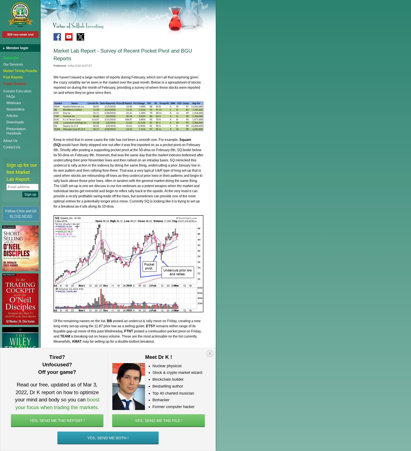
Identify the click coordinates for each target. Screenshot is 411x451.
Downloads (15, 122)
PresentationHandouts (16, 131)
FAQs (10, 96)
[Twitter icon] (80, 37)
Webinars (13, 103)
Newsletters (15, 109)
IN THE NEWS (21, 216)
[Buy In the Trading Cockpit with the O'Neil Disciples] (20, 299)
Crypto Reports (14, 83)
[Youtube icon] (69, 37)
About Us (10, 141)
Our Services (13, 64)
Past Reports (13, 77)
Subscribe (11, 58)
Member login (16, 48)
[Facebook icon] (57, 37)
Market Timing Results (20, 71)
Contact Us (11, 147)
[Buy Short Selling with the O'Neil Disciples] (20, 248)
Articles (12, 116)
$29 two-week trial (20, 34)
